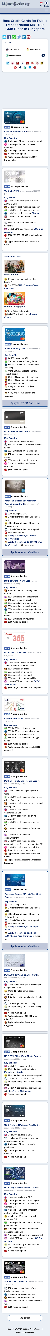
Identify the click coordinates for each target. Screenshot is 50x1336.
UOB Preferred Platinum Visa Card (21, 1125)
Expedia (8, 1072)
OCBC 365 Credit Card (15, 652)
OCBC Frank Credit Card (16, 431)
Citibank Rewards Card (15, 131)
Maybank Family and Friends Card (20, 781)
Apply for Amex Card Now (25, 552)
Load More (25, 1318)
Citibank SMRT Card (14, 718)
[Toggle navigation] (46, 11)
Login (46, 6)
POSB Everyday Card (15, 348)
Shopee (35, 213)
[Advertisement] (25, 91)
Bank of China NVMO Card (17, 581)
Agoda (20, 1072)
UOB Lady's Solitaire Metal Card (20, 1187)
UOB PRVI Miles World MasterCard (21, 1056)
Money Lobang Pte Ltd (25, 1332)
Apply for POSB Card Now (25, 403)
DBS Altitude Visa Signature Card (20, 975)
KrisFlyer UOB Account (19, 1091)
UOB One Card (11, 191)
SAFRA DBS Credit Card (16, 1281)
